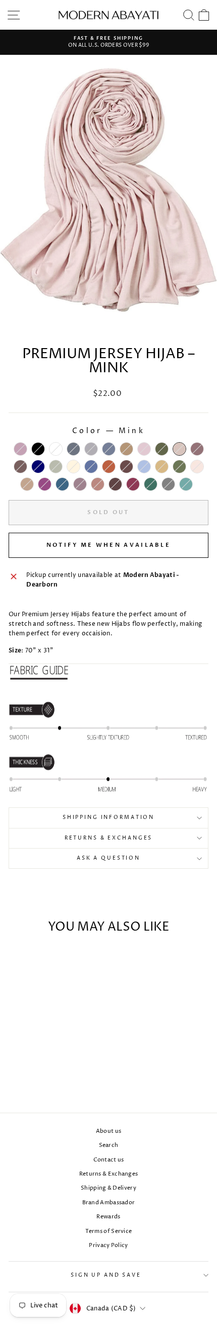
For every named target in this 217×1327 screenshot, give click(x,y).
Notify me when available (108, 545)
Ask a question (108, 858)
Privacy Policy (108, 1245)
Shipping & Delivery (108, 1188)
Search (109, 1145)
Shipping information (108, 817)
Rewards (108, 1216)
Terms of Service (108, 1231)
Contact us (108, 1160)
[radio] (20, 449)
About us (108, 1131)
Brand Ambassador (108, 1202)
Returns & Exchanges (109, 838)
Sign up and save (106, 1275)
